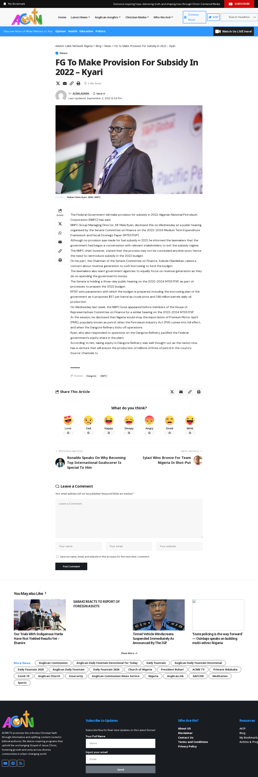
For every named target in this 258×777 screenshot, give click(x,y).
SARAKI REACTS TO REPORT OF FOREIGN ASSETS (96, 603)
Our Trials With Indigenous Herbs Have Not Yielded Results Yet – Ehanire (38, 638)
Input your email (97, 752)
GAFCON (198, 676)
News (63, 53)
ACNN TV (198, 669)
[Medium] (13, 763)
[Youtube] (5, 763)
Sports (22, 682)
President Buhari (172, 669)
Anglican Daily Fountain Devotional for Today (107, 663)
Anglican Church (49, 676)
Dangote (91, 375)
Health (72, 31)
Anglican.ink (175, 676)
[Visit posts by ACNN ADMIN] (61, 95)
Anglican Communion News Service (116, 676)
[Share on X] (58, 83)
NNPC (104, 375)
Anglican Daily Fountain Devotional (198, 663)
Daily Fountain (156, 663)
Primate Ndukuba (225, 669)
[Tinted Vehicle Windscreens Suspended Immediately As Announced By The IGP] (159, 614)
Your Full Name (95, 736)
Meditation (220, 676)
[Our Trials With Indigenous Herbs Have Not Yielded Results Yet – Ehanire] (40, 614)
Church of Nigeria (140, 669)
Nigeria (153, 676)
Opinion (60, 31)
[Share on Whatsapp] (60, 232)
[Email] (64, 83)
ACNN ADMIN (81, 93)
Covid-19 (23, 676)
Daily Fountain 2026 (106, 669)
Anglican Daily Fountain (68, 669)
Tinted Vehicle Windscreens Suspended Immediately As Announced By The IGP (153, 638)
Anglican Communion (53, 663)
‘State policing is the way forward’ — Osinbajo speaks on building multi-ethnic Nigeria (217, 638)
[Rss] (20, 763)
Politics (101, 31)
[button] (71, 83)
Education (86, 31)
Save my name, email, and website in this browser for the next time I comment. (104, 556)
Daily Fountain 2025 (31, 669)
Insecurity (76, 676)
